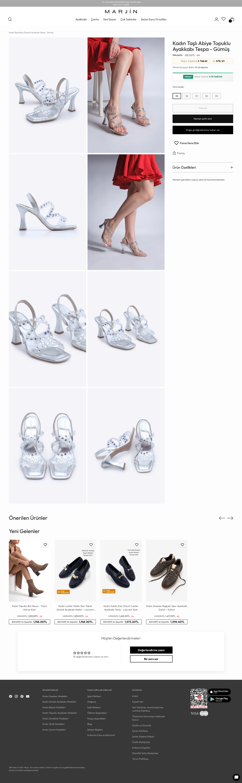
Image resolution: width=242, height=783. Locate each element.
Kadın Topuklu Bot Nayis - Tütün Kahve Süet (29, 608)
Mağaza (91, 701)
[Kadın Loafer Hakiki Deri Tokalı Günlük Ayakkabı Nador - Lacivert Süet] (75, 571)
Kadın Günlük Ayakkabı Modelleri (59, 701)
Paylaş (181, 153)
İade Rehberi (93, 707)
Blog (89, 724)
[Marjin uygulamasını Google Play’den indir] (219, 701)
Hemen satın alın (203, 118)
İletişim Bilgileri (95, 729)
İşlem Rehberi (94, 696)
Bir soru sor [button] (151, 659)
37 (196, 96)
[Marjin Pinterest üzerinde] (22, 697)
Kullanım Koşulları (141, 747)
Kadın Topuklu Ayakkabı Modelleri (60, 712)
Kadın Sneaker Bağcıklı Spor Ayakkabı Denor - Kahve (166, 608)
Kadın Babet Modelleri (54, 707)
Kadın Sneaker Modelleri (55, 696)
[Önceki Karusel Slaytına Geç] (222, 518)
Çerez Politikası (140, 730)
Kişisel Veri (137, 701)
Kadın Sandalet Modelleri (56, 718)
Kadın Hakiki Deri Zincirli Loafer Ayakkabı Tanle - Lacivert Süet (121, 608)
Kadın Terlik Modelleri (53, 724)
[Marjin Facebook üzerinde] (11, 697)
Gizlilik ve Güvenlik (141, 725)
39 (216, 96)
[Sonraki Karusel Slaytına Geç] (230, 518)
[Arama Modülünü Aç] (9, 19)
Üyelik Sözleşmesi (141, 742)
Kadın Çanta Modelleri (54, 729)
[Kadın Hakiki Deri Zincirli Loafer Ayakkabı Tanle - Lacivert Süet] (121, 571)
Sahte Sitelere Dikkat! (143, 736)
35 (177, 96)
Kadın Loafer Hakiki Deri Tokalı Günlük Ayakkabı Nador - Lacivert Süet (75, 608)
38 (206, 96)
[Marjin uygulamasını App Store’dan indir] (219, 694)
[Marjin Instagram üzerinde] (17, 697)
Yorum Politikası (140, 758)
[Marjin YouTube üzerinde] (28, 697)
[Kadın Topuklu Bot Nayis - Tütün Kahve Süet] (29, 571)
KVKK (135, 696)
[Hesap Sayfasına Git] (216, 19)
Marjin (26, 767)
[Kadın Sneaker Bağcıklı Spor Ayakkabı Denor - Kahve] (166, 571)
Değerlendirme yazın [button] (151, 650)
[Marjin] (121, 11)
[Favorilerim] (223, 19)
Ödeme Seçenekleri (97, 712)
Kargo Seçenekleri (96, 718)
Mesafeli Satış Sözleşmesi (145, 753)
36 (186, 96)
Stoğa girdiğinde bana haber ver (203, 130)
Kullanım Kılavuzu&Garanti (101, 735)
